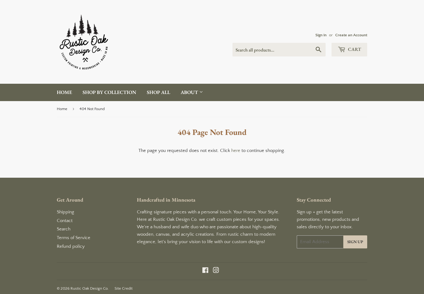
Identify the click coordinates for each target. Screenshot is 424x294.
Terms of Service (73, 237)
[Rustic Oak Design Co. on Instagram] (216, 271)
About (190, 92)
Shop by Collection (109, 92)
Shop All (158, 92)
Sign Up (355, 241)
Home (64, 92)
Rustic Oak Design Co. (89, 288)
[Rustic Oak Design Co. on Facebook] (205, 271)
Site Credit (124, 288)
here (235, 150)
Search (63, 229)
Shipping (65, 212)
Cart (354, 49)
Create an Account (351, 35)
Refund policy (71, 246)
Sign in (321, 35)
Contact (65, 220)
